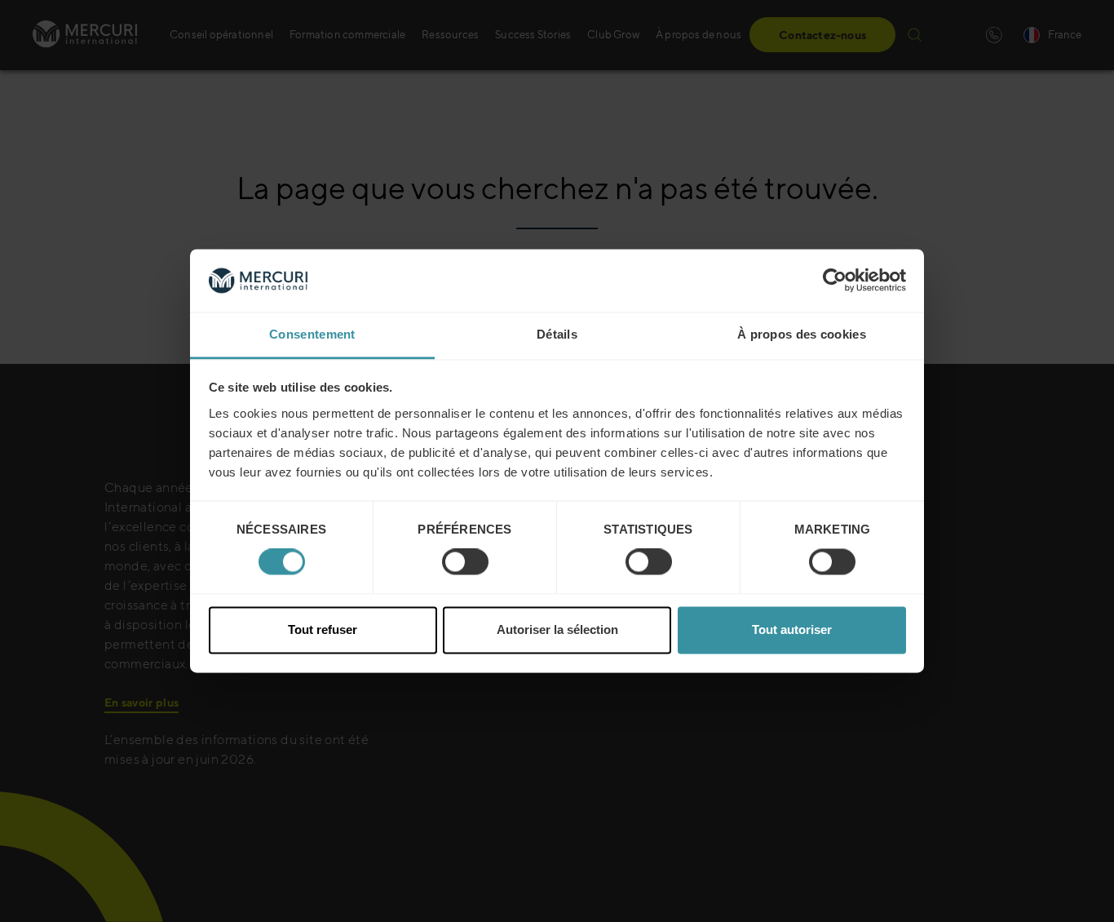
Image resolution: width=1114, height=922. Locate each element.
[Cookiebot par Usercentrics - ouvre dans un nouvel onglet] (834, 280)
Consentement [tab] (312, 334)
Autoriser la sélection (557, 629)
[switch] (465, 562)
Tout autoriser (792, 629)
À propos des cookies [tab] (801, 334)
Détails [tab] (557, 334)
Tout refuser (322, 629)
